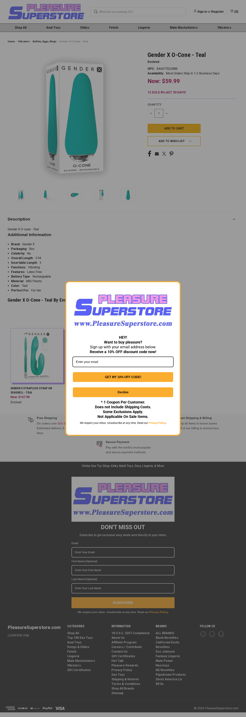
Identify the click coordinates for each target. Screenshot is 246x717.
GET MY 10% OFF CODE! (123, 377)
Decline (123, 392)
